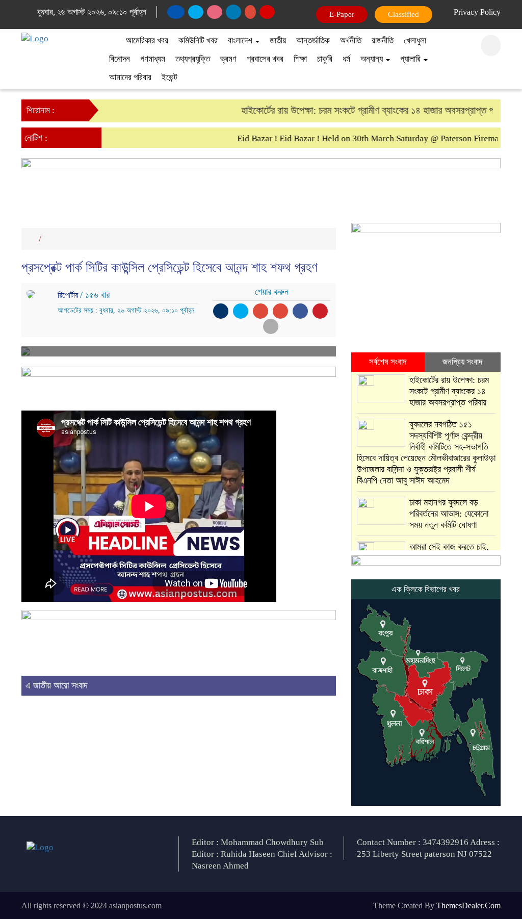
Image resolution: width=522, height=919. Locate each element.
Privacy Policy (477, 12)
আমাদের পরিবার (130, 77)
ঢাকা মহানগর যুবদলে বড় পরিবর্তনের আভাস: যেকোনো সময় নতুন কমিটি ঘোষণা (448, 513)
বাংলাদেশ (241, 40)
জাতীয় (278, 40)
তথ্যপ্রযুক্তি (192, 59)
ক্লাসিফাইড (401, 14)
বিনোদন (119, 59)
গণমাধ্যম (152, 59)
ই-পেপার (342, 14)
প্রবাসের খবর (265, 59)
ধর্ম (346, 59)
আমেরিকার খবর (147, 40)
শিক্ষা (300, 59)
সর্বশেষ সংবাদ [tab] (387, 362)
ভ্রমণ (228, 59)
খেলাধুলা (415, 40)
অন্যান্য (372, 59)
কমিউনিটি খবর (198, 40)
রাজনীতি (383, 40)
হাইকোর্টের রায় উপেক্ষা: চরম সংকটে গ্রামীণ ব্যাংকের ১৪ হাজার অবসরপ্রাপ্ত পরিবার (366, 110)
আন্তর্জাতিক (313, 40)
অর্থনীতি (350, 40)
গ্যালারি (411, 59)
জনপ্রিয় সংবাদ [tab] (462, 362)
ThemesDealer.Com (468, 905)
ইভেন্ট (169, 77)
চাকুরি (324, 59)
